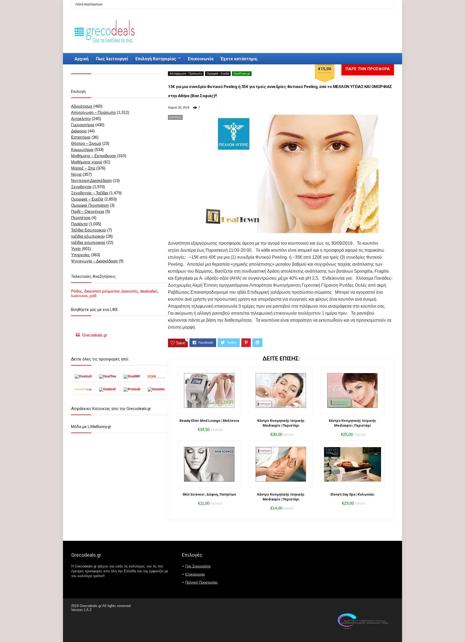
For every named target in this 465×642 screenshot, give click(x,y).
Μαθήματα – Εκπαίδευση (93, 155)
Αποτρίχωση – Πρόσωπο (93, 112)
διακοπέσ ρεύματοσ (101, 291)
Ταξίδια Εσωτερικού (88, 230)
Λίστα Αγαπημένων (89, 4)
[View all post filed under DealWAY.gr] (132, 376)
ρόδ (93, 295)
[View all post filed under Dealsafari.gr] (83, 376)
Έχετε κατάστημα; (239, 58)
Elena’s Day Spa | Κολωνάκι (352, 494)
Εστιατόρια (80, 137)
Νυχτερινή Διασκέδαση (91, 180)
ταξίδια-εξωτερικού (88, 236)
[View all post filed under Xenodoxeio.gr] (157, 389)
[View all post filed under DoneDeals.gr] (157, 376)
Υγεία (76, 248)
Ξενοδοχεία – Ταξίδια (89, 193)
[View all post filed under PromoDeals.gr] (132, 389)
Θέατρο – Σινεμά (86, 143)
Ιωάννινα (79, 295)
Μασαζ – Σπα (83, 168)
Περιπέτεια (80, 217)
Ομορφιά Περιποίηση (90, 205)
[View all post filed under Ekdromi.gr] (83, 389)
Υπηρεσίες (80, 254)
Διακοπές (129, 291)
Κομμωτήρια (82, 149)
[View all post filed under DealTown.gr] (108, 376)
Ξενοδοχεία (81, 186)
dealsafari (148, 291)
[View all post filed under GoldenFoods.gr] (108, 389)
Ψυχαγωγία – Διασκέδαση (94, 261)
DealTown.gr (242, 73)
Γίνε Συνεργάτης (198, 566)
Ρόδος (76, 291)
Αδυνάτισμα (81, 106)
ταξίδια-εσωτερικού (88, 242)
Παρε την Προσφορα (368, 68)
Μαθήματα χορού (86, 162)
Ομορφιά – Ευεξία (87, 199)
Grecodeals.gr (94, 335)
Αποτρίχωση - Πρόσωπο (186, 73)
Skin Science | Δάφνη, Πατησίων (209, 494)
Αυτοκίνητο (81, 118)
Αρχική (82, 58)
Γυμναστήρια (82, 124)
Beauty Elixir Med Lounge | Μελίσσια (209, 421)
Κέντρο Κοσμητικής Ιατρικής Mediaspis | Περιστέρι (281, 423)
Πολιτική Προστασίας (201, 582)
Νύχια (76, 174)
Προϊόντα (79, 224)
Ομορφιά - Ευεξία (218, 73)
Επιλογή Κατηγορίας (155, 58)
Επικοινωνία (200, 58)
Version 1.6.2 (81, 610)
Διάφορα (79, 131)
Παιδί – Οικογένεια (87, 211)
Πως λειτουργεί (112, 58)
